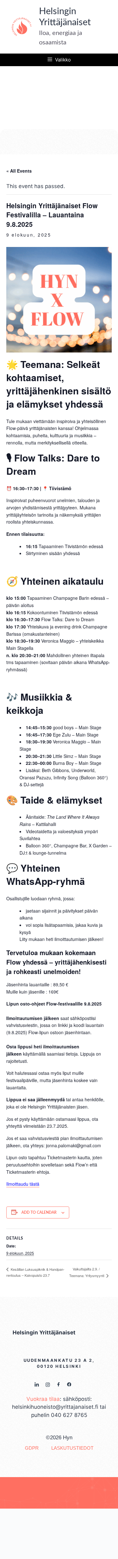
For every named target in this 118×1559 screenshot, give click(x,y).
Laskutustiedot (72, 1448)
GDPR (32, 1448)
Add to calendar (39, 1212)
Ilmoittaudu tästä (22, 1184)
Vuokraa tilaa (43, 1399)
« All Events (19, 171)
